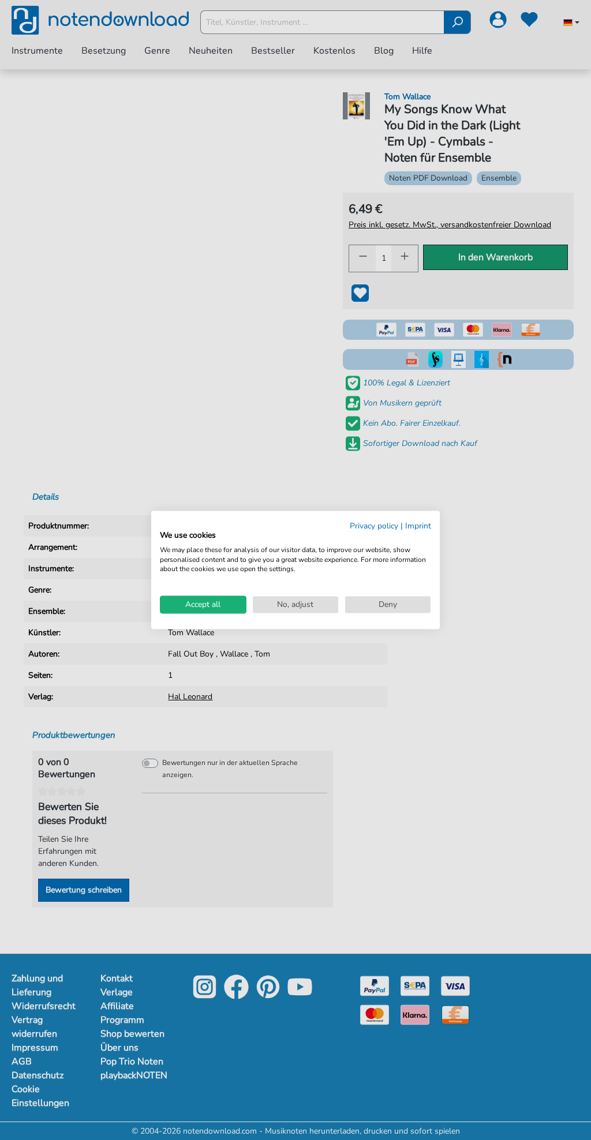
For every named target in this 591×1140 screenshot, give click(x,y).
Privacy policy (374, 525)
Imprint (418, 525)
